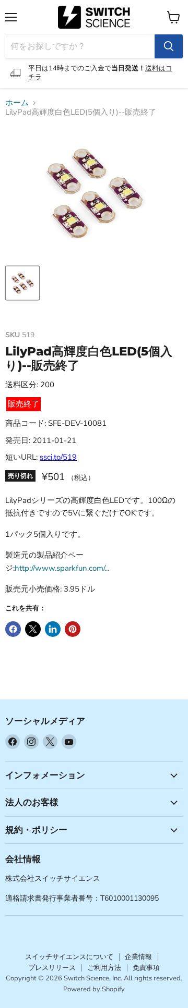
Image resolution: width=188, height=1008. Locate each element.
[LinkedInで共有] (53, 629)
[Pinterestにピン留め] (72, 629)
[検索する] (169, 46)
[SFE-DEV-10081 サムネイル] (22, 283)
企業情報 (138, 957)
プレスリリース (52, 968)
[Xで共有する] (33, 629)
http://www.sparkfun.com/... (62, 568)
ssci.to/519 (58, 457)
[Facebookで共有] (13, 629)
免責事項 (146, 968)
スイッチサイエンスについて (69, 957)
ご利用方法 (104, 968)
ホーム (17, 103)
